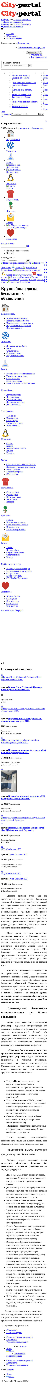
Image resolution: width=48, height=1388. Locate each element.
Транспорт (6, 341)
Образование (12, 474)
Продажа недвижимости (17, 321)
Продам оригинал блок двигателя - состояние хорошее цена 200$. (21, 719)
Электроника (7, 411)
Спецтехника (12, 351)
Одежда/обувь (12, 492)
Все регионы (23, 43)
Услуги (4, 460)
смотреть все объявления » (31, 128)
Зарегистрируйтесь (22, 19)
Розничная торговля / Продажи (20, 374)
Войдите (5, 19)
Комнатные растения (15, 529)
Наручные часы (13, 497)
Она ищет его (12, 601)
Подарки (10, 502)
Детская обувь (12, 397)
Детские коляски (14, 399)
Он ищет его (12, 603)
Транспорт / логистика (16, 376)
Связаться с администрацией (19, 1337)
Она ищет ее (12, 606)
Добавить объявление (13, 22)
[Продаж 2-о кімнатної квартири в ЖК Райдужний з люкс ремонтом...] (10, 791)
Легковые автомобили (16, 346)
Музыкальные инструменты (19, 571)
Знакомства (6, 592)
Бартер (9, 557)
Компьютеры (12, 418)
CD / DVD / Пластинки (17, 578)
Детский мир (7, 390)
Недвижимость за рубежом (18, 325)
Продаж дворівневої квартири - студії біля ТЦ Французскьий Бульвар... (22, 829)
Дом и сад (5, 515)
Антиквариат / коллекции (18, 568)
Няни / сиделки (13, 469)
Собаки (9, 443)
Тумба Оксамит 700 (17, 854)
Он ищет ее (11, 599)
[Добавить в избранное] (2, 675)
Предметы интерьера (15, 522)
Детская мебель (13, 404)
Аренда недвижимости (16, 318)
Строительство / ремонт (17, 525)
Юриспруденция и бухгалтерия (20, 383)
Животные (6, 439)
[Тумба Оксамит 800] (11, 873)
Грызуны (10, 453)
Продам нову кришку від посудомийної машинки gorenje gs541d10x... (23, 751)
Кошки (9, 446)
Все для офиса (12, 550)
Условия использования (17, 1342)
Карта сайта (11, 1339)
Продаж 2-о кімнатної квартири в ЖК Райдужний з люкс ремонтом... (23, 797)
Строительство (13, 378)
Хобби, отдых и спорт (11, 564)
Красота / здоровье (14, 472)
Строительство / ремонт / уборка (21, 464)
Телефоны (11, 416)
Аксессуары (11, 499)
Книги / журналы (14, 576)
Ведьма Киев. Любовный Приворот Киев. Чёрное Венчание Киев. (22, 688)
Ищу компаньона (14, 328)
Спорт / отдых (12, 573)
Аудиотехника (12, 425)
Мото (8, 348)
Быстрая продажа (14, 38)
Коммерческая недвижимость (19, 323)
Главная (10, 33)
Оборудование (13, 555)
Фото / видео (12, 420)
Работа (4, 369)
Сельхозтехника (13, 353)
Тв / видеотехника (14, 423)
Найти (40, 114)
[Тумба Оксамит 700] (11, 849)
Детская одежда (13, 395)
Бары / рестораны (14, 381)
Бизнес (4, 543)
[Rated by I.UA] (20, 1349)
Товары (9, 547)
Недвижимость (8, 314)
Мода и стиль (7, 488)
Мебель (9, 520)
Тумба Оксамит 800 (17, 879)
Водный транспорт (15, 355)
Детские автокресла (15, 402)
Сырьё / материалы (15, 552)
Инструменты (12, 527)
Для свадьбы (12, 494)
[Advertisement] (24, 637)
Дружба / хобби (13, 596)
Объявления (11, 36)
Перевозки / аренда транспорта (20, 467)
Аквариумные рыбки (16, 448)
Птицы (9, 451)
